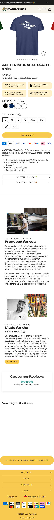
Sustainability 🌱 (27, 177)
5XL (15, 126)
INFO (26, 479)
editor (18, 106)
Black (5, 106)
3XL (41, 120)
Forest (24, 106)
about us (12, 362)
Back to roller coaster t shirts (28, 460)
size (10, 114)
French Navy (11, 106)
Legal (26, 491)
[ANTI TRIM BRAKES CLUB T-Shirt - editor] (13, 441)
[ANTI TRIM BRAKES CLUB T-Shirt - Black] (7, 441)
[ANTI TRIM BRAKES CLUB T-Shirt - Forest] (16, 441)
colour (13, 101)
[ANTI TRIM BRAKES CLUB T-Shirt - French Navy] (10, 441)
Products (26, 485)
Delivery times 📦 (27, 182)
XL (25, 120)
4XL (6, 126)
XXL (33, 120)
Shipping (16, 78)
